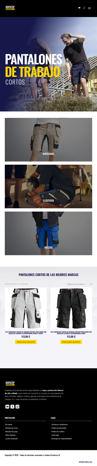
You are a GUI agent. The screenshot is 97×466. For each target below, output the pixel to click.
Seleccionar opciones (26, 342)
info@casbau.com (85, 461)
